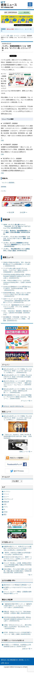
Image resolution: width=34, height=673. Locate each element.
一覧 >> (29, 574)
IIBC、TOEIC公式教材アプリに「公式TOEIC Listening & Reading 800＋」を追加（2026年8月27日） (17, 282)
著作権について (23, 660)
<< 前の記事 (10, 212)
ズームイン (6, 364)
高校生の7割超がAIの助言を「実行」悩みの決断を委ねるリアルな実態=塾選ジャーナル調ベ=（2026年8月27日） (17, 264)
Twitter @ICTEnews (17, 470)
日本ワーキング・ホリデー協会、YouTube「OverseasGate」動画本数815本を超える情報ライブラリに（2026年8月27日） (16, 300)
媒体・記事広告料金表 (11, 12)
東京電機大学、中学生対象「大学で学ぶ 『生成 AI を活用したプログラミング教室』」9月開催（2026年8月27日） (16, 318)
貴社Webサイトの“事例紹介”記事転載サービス (17, 585)
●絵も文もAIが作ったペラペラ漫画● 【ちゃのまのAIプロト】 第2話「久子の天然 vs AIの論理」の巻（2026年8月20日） (18, 376)
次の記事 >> (23, 212)
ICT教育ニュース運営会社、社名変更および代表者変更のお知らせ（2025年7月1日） (17, 645)
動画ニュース (6, 411)
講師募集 (3, 186)
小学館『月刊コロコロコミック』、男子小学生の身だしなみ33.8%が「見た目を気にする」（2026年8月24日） (17, 626)
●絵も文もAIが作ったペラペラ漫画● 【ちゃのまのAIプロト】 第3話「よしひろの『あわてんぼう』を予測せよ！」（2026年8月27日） (18, 370)
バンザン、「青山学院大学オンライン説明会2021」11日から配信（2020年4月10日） (16, 249)
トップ (3, 35)
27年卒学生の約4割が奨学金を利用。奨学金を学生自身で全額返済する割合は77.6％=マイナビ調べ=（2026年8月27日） (17, 276)
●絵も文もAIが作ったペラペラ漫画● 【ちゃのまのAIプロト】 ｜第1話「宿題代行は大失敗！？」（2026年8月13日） (18, 390)
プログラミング (8, 499)
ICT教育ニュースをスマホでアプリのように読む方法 (17, 588)
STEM (5, 512)
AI (4, 509)
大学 (5, 504)
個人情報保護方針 (12, 660)
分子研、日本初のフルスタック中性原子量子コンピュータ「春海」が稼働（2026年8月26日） (17, 633)
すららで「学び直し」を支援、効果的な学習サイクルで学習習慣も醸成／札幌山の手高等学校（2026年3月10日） (17, 564)
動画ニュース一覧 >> (26, 451)
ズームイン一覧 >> (26, 400)
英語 (5, 514)
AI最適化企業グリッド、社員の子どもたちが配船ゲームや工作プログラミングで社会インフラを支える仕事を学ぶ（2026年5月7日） (17, 548)
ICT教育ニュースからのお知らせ (13, 640)
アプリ (6, 507)
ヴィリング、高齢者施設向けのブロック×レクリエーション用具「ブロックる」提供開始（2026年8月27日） (17, 306)
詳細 (2, 140)
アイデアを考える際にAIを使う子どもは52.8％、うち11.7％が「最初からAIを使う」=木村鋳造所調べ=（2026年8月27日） (16, 270)
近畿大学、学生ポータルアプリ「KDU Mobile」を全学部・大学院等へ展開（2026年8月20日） (18, 612)
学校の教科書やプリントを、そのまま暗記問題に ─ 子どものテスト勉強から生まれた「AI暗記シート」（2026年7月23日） (18, 396)
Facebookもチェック (17, 464)
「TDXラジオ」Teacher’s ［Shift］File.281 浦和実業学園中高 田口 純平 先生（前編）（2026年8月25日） (18, 436)
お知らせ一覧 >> (27, 648)
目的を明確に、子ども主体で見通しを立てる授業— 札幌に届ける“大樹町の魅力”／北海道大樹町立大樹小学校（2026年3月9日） (17, 570)
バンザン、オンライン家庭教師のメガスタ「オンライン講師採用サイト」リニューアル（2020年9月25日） (16, 244)
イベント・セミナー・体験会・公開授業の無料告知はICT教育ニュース (17, 592)
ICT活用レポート (8, 542)
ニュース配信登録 (24, 12)
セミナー (6, 496)
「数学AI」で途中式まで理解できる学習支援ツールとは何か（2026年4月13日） (17, 553)
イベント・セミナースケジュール (14, 406)
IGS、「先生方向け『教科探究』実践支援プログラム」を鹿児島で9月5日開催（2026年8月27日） (17, 312)
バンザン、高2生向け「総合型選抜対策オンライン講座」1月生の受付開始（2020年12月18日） (17, 232)
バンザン (3, 191)
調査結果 (6, 502)
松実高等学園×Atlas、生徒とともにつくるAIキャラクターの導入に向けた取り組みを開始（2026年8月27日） (17, 294)
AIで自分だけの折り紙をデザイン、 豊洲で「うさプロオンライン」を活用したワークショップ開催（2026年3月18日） (18, 558)
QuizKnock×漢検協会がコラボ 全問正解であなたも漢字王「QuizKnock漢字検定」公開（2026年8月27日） (17, 288)
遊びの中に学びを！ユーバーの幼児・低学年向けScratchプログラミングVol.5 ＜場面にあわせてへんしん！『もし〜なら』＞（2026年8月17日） (17, 383)
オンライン (7, 491)
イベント (6, 494)
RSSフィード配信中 (17, 457)
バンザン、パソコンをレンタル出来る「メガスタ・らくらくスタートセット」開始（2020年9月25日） (16, 238)
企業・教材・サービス (13, 35)
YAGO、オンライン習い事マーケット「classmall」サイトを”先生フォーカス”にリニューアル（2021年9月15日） (17, 226)
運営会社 (3, 660)
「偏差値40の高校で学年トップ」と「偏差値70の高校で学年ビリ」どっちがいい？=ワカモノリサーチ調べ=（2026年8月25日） (18, 605)
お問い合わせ (5, 663)
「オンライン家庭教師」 (8, 182)
